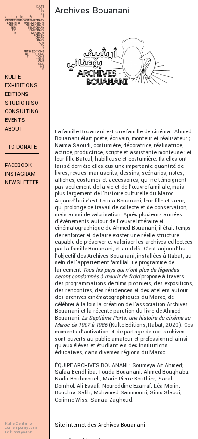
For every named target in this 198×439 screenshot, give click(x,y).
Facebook (18, 165)
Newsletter (22, 182)
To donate (22, 147)
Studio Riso (21, 103)
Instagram (20, 174)
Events (15, 120)
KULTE (13, 77)
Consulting (21, 111)
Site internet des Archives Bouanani (100, 424)
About (14, 128)
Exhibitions (21, 85)
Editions (17, 94)
